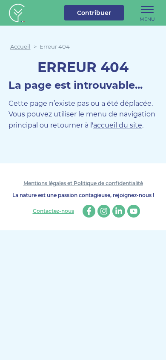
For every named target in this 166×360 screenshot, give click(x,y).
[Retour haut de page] (153, 347)
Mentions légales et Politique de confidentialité (83, 183)
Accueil (20, 46)
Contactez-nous (53, 211)
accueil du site (117, 125)
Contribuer (94, 13)
